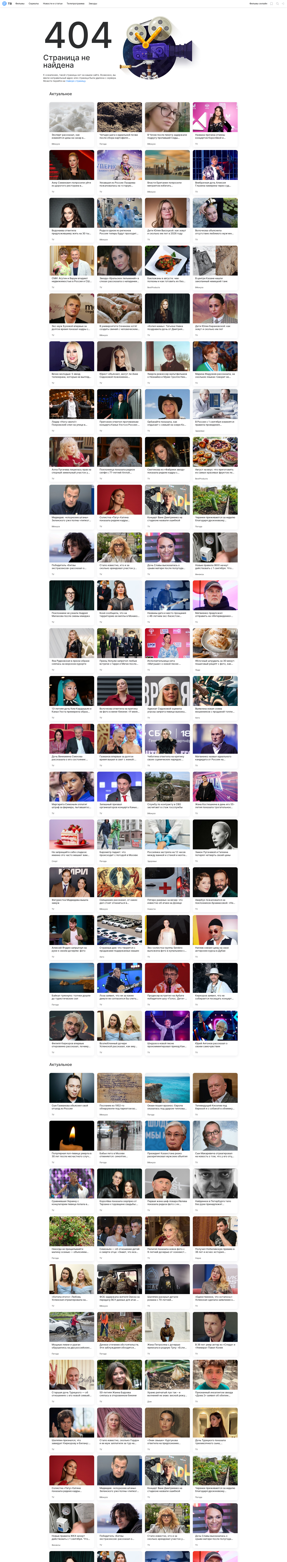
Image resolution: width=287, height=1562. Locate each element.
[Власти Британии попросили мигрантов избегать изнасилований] (167, 172)
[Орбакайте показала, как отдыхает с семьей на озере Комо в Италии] (167, 411)
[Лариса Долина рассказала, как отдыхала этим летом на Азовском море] (71, 1081)
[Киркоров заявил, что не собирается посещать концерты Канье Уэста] (215, 985)
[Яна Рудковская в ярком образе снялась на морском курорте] (71, 650)
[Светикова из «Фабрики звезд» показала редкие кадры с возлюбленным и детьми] (167, 459)
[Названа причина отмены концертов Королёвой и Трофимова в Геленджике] (215, 124)
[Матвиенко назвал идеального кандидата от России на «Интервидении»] (215, 746)
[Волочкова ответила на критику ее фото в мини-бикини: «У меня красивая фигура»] (119, 698)
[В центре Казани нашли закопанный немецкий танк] (215, 268)
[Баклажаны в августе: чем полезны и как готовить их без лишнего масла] (167, 268)
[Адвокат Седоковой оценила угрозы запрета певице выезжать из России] (167, 698)
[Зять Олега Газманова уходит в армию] (71, 1224)
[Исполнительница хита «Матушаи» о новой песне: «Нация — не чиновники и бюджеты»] (167, 650)
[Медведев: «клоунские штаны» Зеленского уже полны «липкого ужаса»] (71, 507)
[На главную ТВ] (9, 3)
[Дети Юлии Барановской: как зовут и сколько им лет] (215, 315)
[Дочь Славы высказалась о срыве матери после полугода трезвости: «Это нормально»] (167, 555)
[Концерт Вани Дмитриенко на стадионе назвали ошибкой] (167, 507)
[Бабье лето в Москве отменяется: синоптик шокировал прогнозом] (119, 1334)
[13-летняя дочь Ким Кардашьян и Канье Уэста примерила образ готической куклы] (71, 698)
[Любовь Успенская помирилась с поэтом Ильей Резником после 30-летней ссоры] (119, 1081)
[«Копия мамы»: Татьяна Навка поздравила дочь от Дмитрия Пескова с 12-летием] (167, 315)
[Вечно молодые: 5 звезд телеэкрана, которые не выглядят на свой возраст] (71, 363)
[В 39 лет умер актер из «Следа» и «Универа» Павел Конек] (215, 1525)
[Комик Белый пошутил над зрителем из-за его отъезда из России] (167, 1176)
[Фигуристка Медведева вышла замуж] (71, 889)
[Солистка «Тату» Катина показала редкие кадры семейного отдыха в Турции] (119, 507)
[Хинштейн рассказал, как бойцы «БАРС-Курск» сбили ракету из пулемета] (167, 1081)
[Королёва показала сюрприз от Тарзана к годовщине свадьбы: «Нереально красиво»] (119, 1382)
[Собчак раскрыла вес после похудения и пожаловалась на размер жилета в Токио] (167, 1224)
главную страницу (75, 80)
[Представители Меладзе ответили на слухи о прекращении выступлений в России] (119, 1128)
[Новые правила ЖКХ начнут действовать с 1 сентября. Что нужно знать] (215, 555)
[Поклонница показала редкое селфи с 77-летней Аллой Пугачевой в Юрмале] (119, 459)
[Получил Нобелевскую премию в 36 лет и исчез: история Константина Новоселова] (215, 1430)
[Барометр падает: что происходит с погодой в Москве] (119, 841)
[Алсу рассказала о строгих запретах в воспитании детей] (71, 1176)
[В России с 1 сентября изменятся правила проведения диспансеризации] (215, 411)
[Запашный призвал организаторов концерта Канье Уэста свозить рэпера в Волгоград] (119, 794)
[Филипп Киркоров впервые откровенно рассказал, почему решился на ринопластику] (71, 1033)
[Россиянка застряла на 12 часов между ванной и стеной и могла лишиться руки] (167, 841)
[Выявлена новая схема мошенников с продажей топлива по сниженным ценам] (215, 698)
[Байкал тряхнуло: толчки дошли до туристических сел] (71, 985)
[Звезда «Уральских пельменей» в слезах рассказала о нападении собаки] (119, 268)
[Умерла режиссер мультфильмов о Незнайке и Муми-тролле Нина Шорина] (167, 363)
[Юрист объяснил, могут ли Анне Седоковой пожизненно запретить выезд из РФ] (119, 363)
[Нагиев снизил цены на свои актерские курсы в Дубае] (215, 937)
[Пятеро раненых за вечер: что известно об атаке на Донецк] (167, 889)
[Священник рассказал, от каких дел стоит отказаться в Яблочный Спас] (119, 889)
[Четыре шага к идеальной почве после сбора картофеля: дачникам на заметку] (119, 124)
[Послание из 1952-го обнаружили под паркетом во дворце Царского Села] (119, 1286)
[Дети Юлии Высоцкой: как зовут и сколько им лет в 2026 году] (167, 220)
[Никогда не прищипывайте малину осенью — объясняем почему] (71, 1430)
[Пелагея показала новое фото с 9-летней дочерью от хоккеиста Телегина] (167, 1430)
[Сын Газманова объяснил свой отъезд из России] (71, 1286)
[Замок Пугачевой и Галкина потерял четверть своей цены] (215, 841)
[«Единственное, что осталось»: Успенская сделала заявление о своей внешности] (215, 1477)
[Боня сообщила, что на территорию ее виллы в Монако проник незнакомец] (119, 602)
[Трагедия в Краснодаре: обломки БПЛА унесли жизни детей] (119, 1176)
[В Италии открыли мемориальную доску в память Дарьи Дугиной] (167, 1128)
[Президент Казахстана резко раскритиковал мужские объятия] (167, 1334)
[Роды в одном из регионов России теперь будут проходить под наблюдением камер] (119, 220)
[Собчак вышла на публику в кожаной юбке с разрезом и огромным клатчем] (71, 1128)
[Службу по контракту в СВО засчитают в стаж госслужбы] (167, 794)
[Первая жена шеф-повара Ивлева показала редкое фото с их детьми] (167, 1382)
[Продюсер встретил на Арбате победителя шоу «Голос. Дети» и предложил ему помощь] (167, 985)
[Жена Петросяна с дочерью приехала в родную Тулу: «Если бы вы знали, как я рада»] (167, 1525)
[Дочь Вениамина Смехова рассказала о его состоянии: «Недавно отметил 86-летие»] (71, 746)
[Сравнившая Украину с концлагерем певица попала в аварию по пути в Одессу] (71, 1382)
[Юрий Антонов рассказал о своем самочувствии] (215, 1033)
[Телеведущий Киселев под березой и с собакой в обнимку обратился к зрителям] (215, 1286)
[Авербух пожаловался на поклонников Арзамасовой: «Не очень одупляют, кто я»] (215, 889)
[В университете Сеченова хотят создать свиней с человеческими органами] (119, 315)
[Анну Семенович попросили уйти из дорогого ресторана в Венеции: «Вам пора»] (71, 172)
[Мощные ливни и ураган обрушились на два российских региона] (71, 1525)
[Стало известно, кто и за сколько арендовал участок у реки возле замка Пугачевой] (119, 555)
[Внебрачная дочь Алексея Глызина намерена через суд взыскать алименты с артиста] (215, 172)
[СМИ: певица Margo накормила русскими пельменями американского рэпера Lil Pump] (215, 1176)
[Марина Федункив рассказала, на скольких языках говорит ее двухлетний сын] (215, 363)
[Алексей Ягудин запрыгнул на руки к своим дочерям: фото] (71, 937)
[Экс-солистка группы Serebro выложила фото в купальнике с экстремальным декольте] (167, 937)
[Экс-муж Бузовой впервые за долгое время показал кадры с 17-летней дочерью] (71, 315)
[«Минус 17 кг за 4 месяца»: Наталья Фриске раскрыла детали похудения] (215, 1081)
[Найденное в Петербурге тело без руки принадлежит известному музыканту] (215, 1382)
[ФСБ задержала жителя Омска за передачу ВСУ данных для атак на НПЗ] (119, 1477)
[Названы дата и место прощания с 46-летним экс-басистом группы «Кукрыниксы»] (167, 602)
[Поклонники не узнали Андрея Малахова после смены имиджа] (71, 602)
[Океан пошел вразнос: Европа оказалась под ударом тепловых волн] (167, 1286)
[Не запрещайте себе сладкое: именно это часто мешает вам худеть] (71, 841)
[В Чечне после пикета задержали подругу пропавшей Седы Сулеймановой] (167, 124)
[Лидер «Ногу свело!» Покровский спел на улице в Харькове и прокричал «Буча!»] (71, 411)
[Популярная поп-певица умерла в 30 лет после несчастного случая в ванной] (71, 1334)
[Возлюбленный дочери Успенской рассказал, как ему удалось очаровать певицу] (119, 1033)
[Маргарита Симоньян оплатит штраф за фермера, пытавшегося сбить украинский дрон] (71, 794)
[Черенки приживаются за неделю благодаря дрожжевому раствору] (215, 507)
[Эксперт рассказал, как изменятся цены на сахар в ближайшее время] (71, 124)
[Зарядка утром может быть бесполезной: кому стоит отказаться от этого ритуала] (215, 1128)
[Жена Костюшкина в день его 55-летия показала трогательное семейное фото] (215, 794)
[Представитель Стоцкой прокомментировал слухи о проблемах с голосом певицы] (215, 1224)
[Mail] (4, 3)
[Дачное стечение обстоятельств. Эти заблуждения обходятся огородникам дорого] (119, 1525)
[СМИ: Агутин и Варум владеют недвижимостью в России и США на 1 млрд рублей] (71, 268)
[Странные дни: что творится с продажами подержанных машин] (119, 937)
